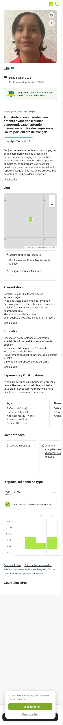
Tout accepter (31, 706)
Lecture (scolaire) (20, 445)
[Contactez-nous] (57, 4)
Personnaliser (30, 714)
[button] (51, 15)
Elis (7, 68)
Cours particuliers (12, 565)
